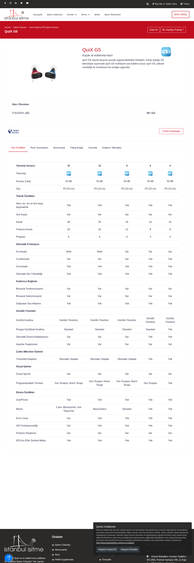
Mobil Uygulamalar (64, 559)
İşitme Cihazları (20, 27)
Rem (57, 554)
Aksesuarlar (61, 549)
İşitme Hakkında (54, 14)
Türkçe (186, 4)
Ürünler (71, 14)
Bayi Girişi (180, 14)
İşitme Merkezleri (112, 14)
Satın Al (153, 29)
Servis (84, 14)
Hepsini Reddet (129, 549)
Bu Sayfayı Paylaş (172, 29)
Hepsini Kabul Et (107, 549)
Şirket (97, 14)
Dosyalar (106, 559)
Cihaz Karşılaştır (171, 131)
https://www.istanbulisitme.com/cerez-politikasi (115, 543)
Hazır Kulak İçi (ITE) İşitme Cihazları (44, 27)
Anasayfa (37, 14)
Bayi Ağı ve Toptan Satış (166, 4)
